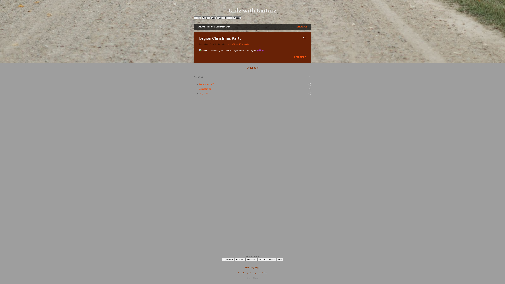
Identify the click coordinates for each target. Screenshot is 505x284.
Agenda (206, 18)
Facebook (240, 259)
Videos (237, 18)
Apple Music (228, 259)
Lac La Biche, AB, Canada (238, 44)
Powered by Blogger (252, 268)
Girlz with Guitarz (252, 11)
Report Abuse (252, 278)
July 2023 (203, 93)
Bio (213, 18)
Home (197, 18)
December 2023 (206, 84)
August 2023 (205, 89)
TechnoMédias (262, 273)
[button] (304, 38)
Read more (300, 57)
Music (220, 18)
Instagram (251, 259)
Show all (302, 27)
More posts (253, 68)
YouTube (271, 259)
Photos (228, 18)
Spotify (262, 259)
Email (280, 259)
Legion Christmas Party (220, 38)
